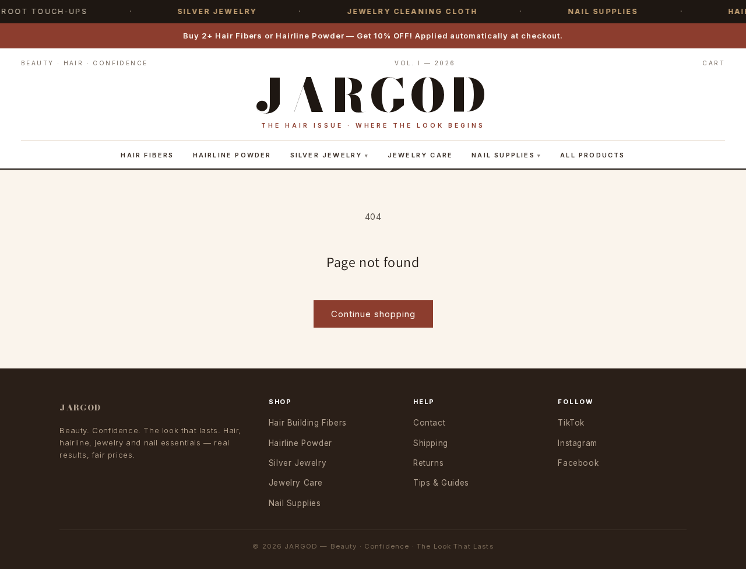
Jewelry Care (420, 155)
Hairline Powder (232, 155)
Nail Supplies (503, 155)
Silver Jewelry (326, 155)
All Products (592, 155)
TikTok (571, 422)
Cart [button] (713, 62)
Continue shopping (373, 313)
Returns (428, 463)
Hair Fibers (147, 155)
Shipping (430, 443)
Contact (429, 422)
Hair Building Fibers (308, 422)
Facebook (578, 463)
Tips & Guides (441, 482)
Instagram (577, 443)
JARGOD (80, 407)
